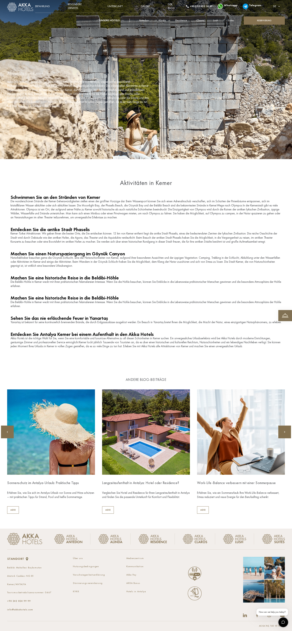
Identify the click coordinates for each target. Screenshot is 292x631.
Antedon (144, 20)
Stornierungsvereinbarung (88, 583)
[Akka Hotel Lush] (234, 539)
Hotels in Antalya (136, 591)
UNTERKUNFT (115, 6)
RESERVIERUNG (264, 20)
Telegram (254, 5)
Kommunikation (135, 566)
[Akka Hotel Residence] (153, 539)
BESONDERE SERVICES (75, 6)
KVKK (76, 591)
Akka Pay (131, 575)
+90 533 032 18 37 (200, 6)
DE (274, 6)
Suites (231, 20)
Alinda (162, 20)
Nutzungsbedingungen (86, 566)
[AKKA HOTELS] (21, 6)
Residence (181, 20)
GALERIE (145, 6)
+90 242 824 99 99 (19, 601)
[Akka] (24, 539)
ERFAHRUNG (42, 6)
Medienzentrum (135, 558)
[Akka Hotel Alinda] (110, 539)
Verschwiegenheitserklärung (89, 575)
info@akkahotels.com (20, 609)
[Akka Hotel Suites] (269, 539)
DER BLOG (171, 6)
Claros (200, 20)
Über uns (78, 558)
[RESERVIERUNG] (285, 315)
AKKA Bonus (133, 583)
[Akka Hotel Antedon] (69, 539)
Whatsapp (229, 5)
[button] (284, 432)
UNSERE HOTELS (109, 20)
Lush (215, 20)
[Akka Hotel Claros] (195, 539)
